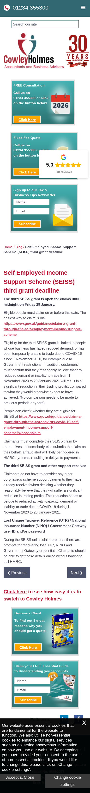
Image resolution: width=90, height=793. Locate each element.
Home (8, 247)
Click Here (27, 120)
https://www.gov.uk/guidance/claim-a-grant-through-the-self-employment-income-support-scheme (43, 328)
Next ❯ (77, 572)
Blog (19, 247)
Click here (15, 591)
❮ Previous (16, 572)
